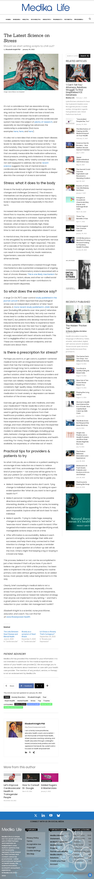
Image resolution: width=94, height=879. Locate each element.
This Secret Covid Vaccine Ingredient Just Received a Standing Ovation (83, 173)
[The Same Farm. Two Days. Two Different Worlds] (70, 358)
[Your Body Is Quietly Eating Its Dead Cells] (70, 370)
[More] (47, 685)
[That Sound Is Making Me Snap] (70, 484)
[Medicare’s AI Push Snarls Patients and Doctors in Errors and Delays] (70, 468)
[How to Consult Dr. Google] (31, 777)
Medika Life (70, 98)
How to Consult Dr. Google (30, 787)
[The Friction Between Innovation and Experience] (70, 453)
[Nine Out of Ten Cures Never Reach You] (70, 382)
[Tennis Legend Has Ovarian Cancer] (70, 228)
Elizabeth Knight (34, 697)
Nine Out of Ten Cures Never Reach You (82, 382)
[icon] (36, 816)
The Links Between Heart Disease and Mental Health (11, 634)
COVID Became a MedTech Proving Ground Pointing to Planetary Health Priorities (83, 242)
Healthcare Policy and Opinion (30, 780)
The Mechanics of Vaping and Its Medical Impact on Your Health (83, 132)
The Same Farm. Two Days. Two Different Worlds (82, 358)
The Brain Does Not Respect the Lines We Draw (82, 423)
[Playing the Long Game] (70, 394)
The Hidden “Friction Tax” (76, 327)
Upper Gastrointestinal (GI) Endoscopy (82, 159)
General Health (33, 704)
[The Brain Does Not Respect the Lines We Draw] (70, 423)
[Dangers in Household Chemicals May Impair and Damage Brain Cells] (70, 200)
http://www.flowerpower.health (35, 727)
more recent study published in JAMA (32, 307)
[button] (89, 18)
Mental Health (46, 704)
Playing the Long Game (82, 393)
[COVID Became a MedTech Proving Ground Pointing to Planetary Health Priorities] (70, 240)
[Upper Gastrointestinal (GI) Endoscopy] (70, 159)
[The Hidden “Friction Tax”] (78, 314)
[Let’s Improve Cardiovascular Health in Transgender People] (12, 777)
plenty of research (44, 122)
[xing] (34, 752)
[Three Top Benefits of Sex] (70, 218)
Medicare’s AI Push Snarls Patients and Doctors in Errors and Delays (82, 470)
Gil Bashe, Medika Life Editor (76, 331)
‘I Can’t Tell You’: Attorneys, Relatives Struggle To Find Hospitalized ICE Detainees (76, 89)
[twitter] (30, 752)
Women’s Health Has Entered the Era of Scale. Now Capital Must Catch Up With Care (83, 407)
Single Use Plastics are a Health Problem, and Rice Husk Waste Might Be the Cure (82, 438)
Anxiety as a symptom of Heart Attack (29, 634)
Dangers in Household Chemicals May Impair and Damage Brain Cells (82, 203)
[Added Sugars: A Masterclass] (49, 777)
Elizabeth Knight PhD (13, 49)
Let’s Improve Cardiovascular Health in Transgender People (12, 791)
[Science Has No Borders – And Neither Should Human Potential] (70, 145)
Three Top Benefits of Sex (82, 217)
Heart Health (10, 701)
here (16, 131)
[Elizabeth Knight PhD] (14, 738)
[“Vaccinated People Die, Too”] (70, 121)
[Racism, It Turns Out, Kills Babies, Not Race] (70, 188)
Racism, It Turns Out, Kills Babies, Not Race (82, 188)
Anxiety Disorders (18, 697)
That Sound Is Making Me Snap (82, 483)
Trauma (46, 701)
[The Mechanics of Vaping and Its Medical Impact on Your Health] (70, 131)
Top (39, 701)
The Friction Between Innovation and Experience (82, 454)
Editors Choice (20, 704)
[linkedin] (26, 752)
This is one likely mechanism (41, 274)
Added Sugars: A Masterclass (49, 787)
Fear (45, 697)
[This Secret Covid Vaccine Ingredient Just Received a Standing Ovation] (70, 171)
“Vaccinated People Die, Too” (82, 120)
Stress (33, 701)
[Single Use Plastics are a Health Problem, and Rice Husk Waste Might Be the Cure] (70, 435)
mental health (22, 701)
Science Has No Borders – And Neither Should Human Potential (82, 146)
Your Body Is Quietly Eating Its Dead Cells (82, 370)
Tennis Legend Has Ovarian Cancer (82, 228)
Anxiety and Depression (13, 707)
